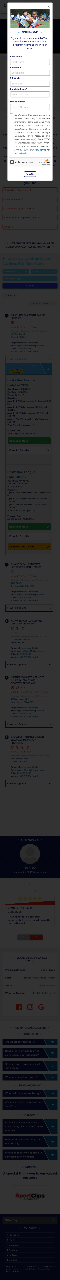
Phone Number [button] (18, 101)
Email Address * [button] (18, 89)
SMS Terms (40, 149)
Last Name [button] (15, 67)
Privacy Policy (22, 149)
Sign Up (30, 174)
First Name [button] (16, 56)
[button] (32, 134)
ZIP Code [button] (15, 78)
